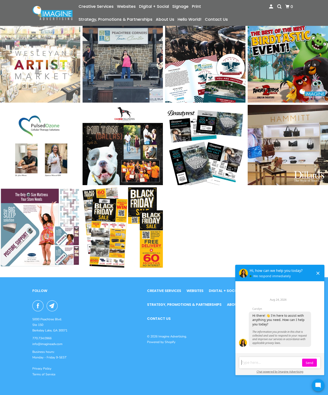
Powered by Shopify (161, 342)
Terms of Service (43, 374)
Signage (180, 6)
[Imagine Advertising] (52, 12)
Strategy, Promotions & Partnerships (115, 19)
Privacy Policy (41, 368)
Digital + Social (154, 6)
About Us (165, 19)
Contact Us (216, 19)
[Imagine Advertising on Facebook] (39, 305)
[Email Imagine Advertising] (53, 305)
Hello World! (189, 19)
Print (196, 6)
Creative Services (96, 6)
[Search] (279, 6)
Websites (126, 6)
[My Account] (271, 6)
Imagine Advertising (172, 336)
